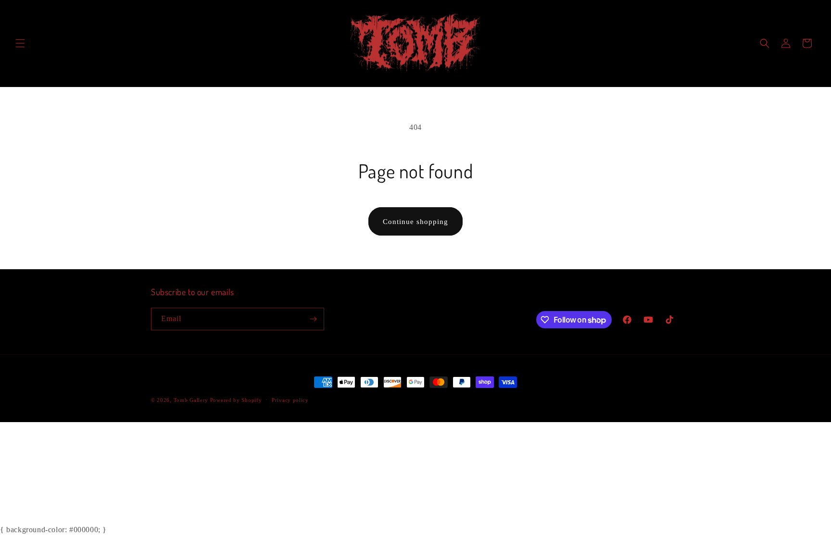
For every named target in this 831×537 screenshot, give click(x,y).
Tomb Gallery (192, 400)
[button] (20, 43)
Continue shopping (415, 221)
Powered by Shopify (236, 400)
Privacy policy (290, 400)
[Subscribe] (313, 319)
